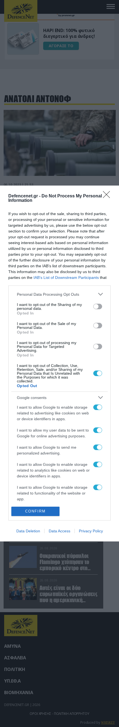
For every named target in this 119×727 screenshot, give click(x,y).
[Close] (108, 196)
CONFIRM (35, 511)
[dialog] (59, 363)
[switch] (97, 306)
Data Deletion (28, 531)
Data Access (59, 531)
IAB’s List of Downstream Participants (66, 277)
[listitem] (59, 294)
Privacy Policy (91, 531)
